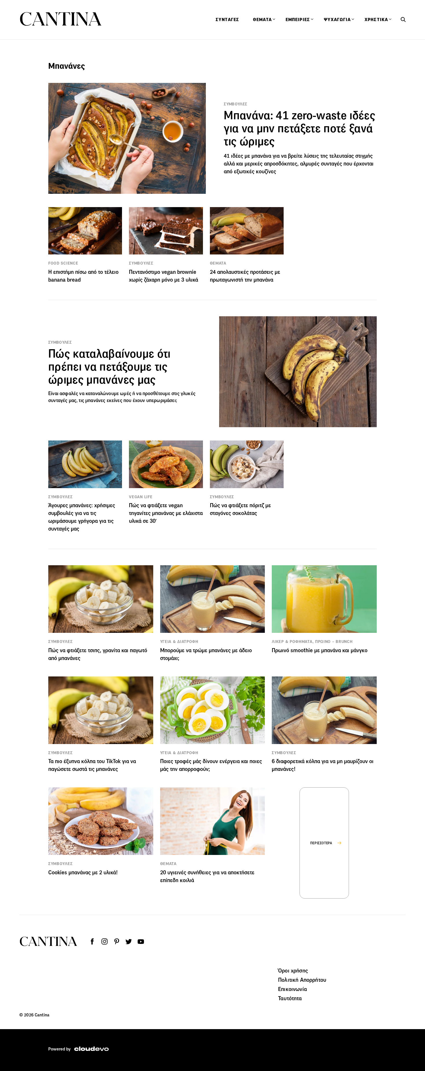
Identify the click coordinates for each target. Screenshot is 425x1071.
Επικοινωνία (292, 989)
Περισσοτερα (321, 843)
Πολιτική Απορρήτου (302, 979)
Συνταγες (227, 20)
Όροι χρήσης (293, 970)
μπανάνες (95, 400)
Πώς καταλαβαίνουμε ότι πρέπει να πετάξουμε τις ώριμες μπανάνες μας (109, 366)
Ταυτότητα (290, 998)
